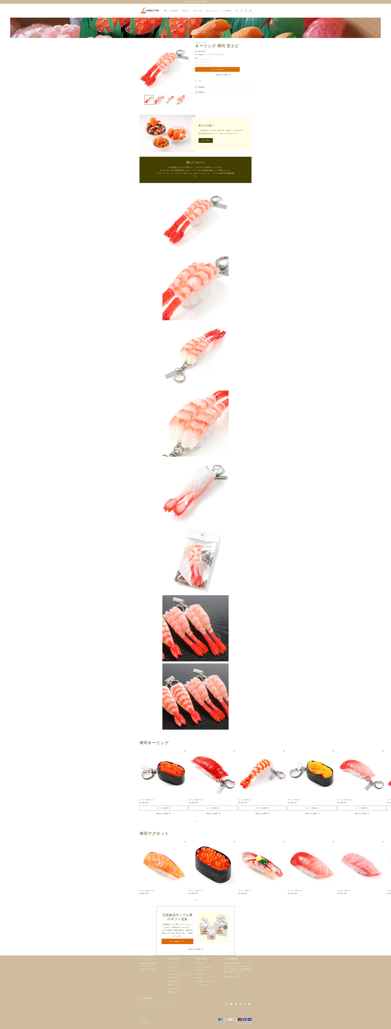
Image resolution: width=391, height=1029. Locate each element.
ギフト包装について (174, 977)
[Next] (225, 927)
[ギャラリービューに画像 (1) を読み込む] (149, 99)
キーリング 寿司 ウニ (294, 800)
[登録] (174, 1003)
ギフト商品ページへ (177, 941)
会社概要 (199, 977)
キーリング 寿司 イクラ (146, 800)
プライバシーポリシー (203, 985)
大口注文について (174, 981)
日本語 (144, 1022)
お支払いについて (174, 967)
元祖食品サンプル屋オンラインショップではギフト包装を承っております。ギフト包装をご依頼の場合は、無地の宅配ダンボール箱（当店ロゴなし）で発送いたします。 (177, 930)
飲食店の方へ (200, 970)
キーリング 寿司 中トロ (344, 800)
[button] (166, 11)
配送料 (201, 54)
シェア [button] (199, 80)
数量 (196, 58)
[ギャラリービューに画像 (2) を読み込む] (159, 99)
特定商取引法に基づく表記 (205, 981)
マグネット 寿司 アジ (245, 890)
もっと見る (206, 140)
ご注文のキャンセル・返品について (180, 974)
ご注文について (173, 963)
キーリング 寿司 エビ (245, 800)
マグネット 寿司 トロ (344, 890)
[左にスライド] (141, 100)
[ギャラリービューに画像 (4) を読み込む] (180, 99)
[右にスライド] (187, 100)
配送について (172, 970)
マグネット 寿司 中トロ (295, 890)
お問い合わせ (200, 963)
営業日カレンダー (174, 985)
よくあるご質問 (173, 988)
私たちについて (201, 974)
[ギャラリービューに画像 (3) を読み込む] (169, 99)
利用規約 (171, 992)
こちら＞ (237, 977)
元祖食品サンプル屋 (247, 1023)
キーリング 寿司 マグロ (196, 800)
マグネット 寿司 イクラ (196, 890)
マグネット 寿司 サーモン (147, 890)
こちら (153, 969)
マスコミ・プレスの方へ (204, 967)
